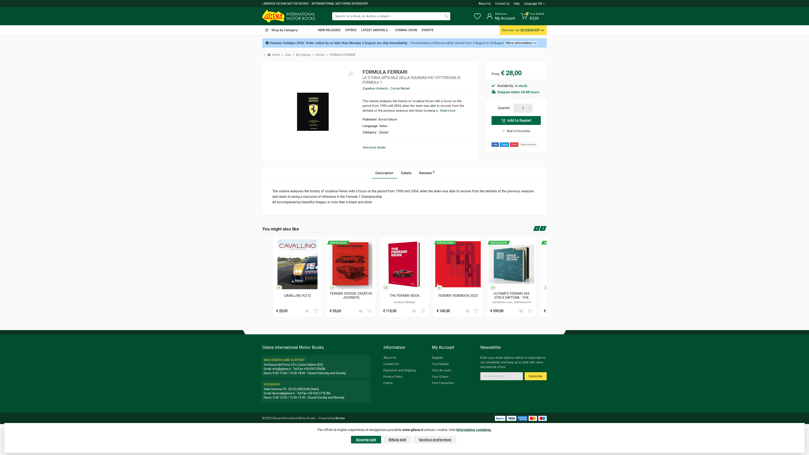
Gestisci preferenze (435, 440)
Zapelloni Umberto (376, 88)
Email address (528, 144)
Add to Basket (518, 120)
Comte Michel (400, 88)
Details (406, 173)
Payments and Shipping (399, 370)
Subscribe (535, 376)
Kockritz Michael (404, 302)
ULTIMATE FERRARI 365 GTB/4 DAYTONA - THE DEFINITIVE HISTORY (511, 296)
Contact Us (502, 3)
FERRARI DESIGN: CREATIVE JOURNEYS (351, 296)
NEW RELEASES (329, 30)
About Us (485, 3)
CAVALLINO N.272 (297, 296)
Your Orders (440, 377)
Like (495, 144)
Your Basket (440, 364)
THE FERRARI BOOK (404, 296)
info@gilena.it (281, 369)
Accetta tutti (366, 440)
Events (388, 383)
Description (384, 173)
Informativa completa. (474, 430)
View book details (374, 147)
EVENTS (427, 30)
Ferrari (383, 132)
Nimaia (340, 418)
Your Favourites (443, 383)
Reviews (426, 172)
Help (517, 3)
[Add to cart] (315, 311)
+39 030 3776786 (319, 393)
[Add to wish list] (307, 311)
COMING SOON (406, 30)
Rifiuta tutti (397, 440)
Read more (447, 110)
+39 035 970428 (314, 369)
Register (437, 358)
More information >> (521, 43)
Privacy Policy (392, 377)
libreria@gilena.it (283, 393)
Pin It (514, 144)
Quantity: (504, 108)
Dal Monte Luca (502, 302)
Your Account (441, 370)
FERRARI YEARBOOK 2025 (458, 296)
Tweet (504, 144)
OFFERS (350, 30)
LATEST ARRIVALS (374, 30)
